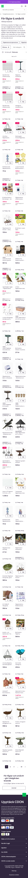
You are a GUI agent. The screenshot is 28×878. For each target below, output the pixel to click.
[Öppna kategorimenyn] (25, 6)
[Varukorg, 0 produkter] (22, 6)
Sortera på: (8, 52)
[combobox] (14, 9)
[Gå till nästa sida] (25, 766)
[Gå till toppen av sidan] (24, 795)
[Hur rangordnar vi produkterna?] (2, 52)
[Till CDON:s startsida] (2, 6)
